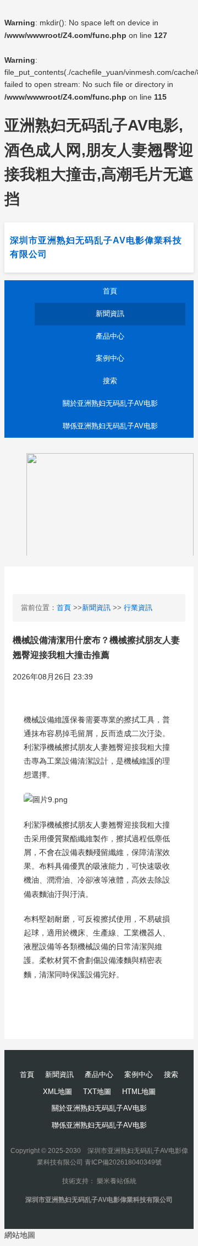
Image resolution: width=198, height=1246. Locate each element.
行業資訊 (138, 607)
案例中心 (110, 358)
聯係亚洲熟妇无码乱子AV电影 (110, 426)
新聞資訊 (110, 313)
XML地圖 (57, 1091)
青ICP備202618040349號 (123, 1162)
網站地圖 (19, 1235)
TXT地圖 (97, 1091)
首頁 (110, 291)
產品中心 (110, 336)
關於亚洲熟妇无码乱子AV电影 (110, 403)
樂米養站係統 (116, 1181)
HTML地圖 (139, 1091)
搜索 (110, 381)
